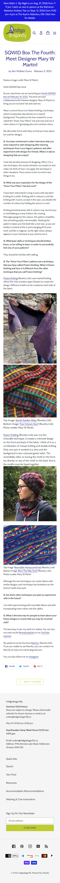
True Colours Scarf (29, 424)
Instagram (33, 656)
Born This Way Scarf (27, 570)
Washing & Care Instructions (20, 799)
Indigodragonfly (24, 873)
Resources (11, 782)
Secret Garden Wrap (26, 420)
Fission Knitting (10, 278)
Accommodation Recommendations (25, 791)
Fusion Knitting (10, 434)
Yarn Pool (11, 774)
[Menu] (54, 32)
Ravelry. (35, 643)
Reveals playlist (26, 632)
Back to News (32, 681)
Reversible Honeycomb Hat (27, 567)
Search (9, 766)
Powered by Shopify (40, 873)
